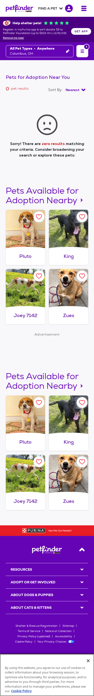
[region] (47, 675)
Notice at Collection (58, 631)
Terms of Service (29, 631)
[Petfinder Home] (19, 8)
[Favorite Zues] (82, 276)
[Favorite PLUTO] (39, 217)
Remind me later (13, 38)
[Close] (88, 660)
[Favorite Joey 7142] (39, 276)
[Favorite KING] (82, 217)
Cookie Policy (24, 642)
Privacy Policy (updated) (33, 636)
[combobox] (75, 90)
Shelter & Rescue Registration (36, 626)
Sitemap (68, 626)
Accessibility (63, 636)
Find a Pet (47, 8)
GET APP (81, 31)
